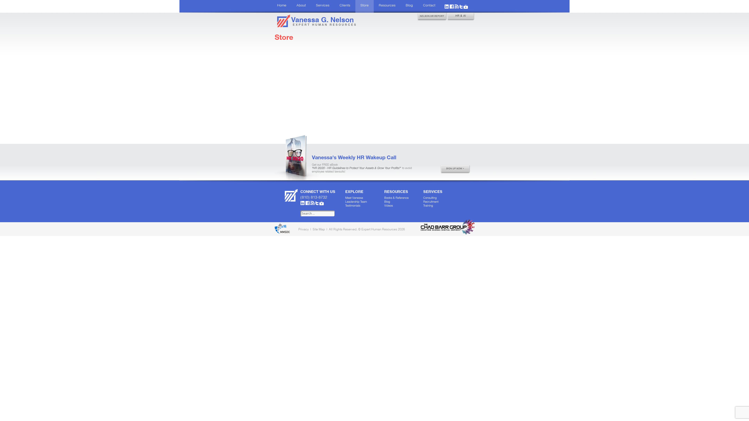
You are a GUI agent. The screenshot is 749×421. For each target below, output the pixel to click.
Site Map (319, 229)
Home (281, 5)
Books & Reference (396, 198)
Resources (387, 5)
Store (364, 5)
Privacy (303, 229)
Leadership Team (356, 202)
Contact (429, 5)
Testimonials (352, 205)
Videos (388, 205)
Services (322, 5)
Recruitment (430, 202)
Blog (409, 5)
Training (428, 205)
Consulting (430, 198)
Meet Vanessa (354, 198)
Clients (345, 5)
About (301, 5)
